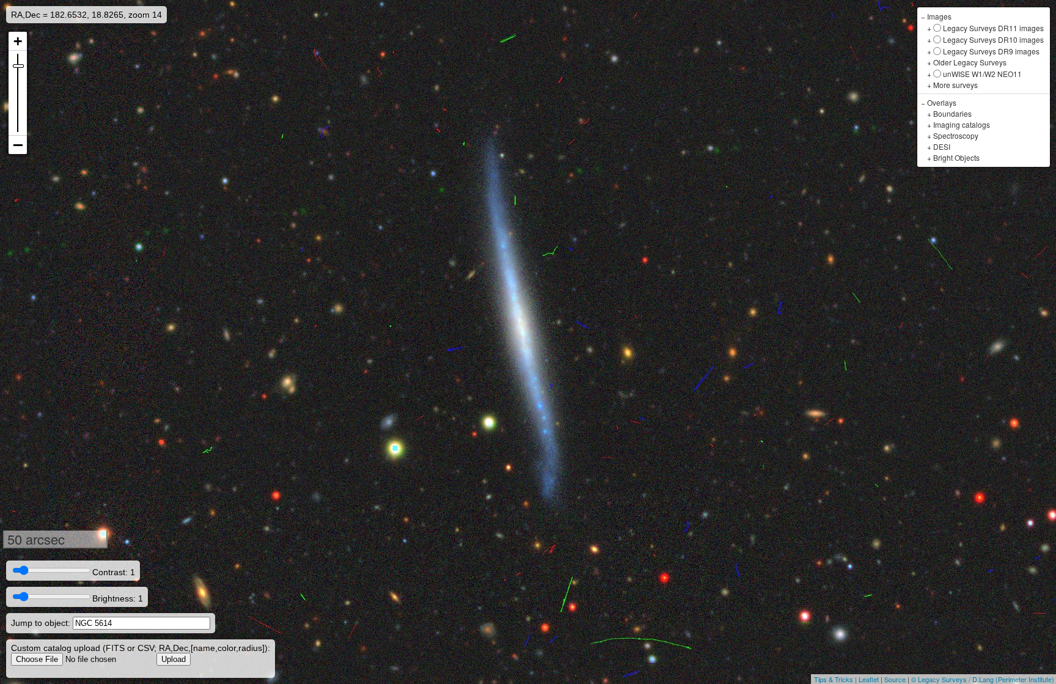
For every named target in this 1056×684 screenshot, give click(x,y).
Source (895, 679)
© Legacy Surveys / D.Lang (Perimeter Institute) (982, 679)
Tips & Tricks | (836, 679)
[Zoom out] (18, 145)
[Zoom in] (18, 41)
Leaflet (869, 679)
